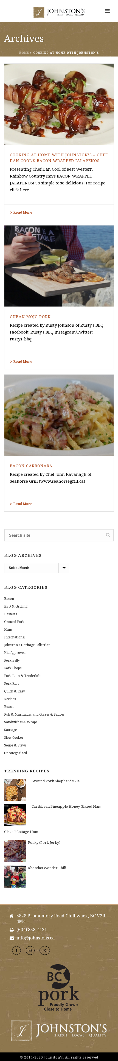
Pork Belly (12, 660)
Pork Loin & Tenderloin (22, 676)
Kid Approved (15, 653)
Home (24, 52)
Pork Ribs (11, 684)
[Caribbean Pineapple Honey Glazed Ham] (15, 815)
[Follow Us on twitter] (45, 950)
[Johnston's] (59, 12)
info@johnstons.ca (35, 938)
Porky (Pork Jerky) (44, 842)
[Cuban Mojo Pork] (59, 266)
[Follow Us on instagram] (30, 950)
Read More (22, 212)
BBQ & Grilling (15, 606)
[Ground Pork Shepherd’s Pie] (15, 790)
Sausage (10, 730)
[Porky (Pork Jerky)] (15, 851)
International (14, 637)
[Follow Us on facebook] (16, 950)
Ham (8, 630)
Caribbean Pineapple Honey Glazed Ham (66, 806)
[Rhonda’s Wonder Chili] (15, 877)
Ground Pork (14, 622)
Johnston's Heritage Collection (27, 645)
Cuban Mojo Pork (30, 317)
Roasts (9, 707)
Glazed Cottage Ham (21, 832)
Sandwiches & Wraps (20, 722)
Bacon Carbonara (31, 466)
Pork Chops (12, 668)
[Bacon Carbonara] (59, 415)
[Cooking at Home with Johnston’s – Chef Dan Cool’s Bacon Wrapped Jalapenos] (59, 104)
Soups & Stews (15, 745)
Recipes (10, 699)
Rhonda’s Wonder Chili (47, 868)
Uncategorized (15, 753)
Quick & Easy (14, 691)
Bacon (9, 599)
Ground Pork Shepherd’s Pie (56, 781)
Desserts (10, 614)
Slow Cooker (13, 738)
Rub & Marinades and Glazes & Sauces (34, 714)
